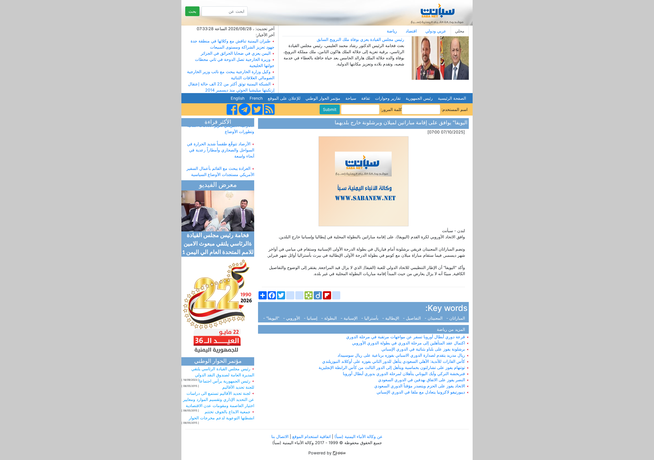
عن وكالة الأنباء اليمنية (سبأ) (358, 436)
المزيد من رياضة (452, 329)
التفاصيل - (412, 318)
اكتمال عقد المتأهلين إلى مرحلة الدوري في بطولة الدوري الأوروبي (409, 342)
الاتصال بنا (279, 436)
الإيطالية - (391, 318)
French (256, 98)
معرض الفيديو (218, 185)
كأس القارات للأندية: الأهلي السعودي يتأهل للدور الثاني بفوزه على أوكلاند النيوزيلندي (394, 361)
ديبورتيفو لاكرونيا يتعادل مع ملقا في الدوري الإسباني (421, 392)
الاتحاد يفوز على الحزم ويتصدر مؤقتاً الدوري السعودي (420, 385)
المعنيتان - (434, 318)
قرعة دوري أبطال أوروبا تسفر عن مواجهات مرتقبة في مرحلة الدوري (406, 336)
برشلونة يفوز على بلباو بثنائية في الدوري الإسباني (423, 349)
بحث (192, 11)
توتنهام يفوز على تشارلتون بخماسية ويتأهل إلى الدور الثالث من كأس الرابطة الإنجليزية (392, 367)
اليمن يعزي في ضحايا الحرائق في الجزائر (236, 53)
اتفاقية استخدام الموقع (311, 436)
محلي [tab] (459, 30)
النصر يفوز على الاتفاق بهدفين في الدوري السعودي (422, 379)
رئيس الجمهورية (419, 98)
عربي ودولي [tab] (435, 30)
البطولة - (329, 318)
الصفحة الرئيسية (452, 98)
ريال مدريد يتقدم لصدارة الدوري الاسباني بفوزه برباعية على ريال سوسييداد (401, 355)
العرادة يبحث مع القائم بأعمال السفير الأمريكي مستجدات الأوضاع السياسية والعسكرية (220, 169)
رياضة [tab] (392, 30)
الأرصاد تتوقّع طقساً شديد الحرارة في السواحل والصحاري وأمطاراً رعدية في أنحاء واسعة (220, 145)
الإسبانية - (349, 318)
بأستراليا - (370, 318)
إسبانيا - (311, 318)
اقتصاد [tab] (411, 30)
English (237, 98)
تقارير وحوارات (387, 98)
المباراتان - (456, 318)
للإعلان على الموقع (284, 98)
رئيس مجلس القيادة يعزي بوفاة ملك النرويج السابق (360, 39)
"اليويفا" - (272, 318)
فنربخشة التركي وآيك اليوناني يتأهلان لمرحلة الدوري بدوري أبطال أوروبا (404, 373)
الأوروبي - (292, 318)
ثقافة (365, 98)
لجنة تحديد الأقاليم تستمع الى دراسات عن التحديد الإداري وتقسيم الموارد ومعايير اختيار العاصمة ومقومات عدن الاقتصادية (218, 399)
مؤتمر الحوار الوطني (323, 98)
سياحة (351, 98)
